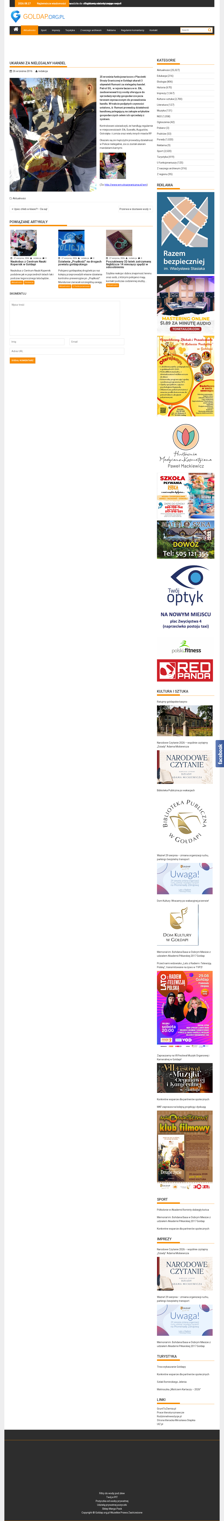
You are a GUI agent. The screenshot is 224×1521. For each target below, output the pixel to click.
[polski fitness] (186, 657)
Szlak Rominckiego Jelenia (172, 1381)
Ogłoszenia (163, 122)
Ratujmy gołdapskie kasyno (172, 701)
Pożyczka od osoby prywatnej (112, 1501)
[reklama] (186, 416)
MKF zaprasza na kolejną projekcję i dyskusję (181, 1106)
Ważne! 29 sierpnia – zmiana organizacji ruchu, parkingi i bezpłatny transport (183, 857)
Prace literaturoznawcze (170, 1412)
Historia (161, 87)
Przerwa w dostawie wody (134, 209)
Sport (44, 30)
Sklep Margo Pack (112, 1508)
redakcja (43, 71)
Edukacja (29, 282)
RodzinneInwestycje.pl (169, 1416)
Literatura (162, 104)
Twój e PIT (112, 1497)
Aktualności (29, 30)
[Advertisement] (150, 17)
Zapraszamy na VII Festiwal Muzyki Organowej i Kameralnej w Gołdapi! (183, 1057)
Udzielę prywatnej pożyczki (112, 1504)
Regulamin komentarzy (132, 30)
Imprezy (56, 30)
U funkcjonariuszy (81, 286)
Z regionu (162, 174)
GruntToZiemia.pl (166, 1408)
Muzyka (161, 110)
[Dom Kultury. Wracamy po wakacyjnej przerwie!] (177, 924)
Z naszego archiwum (91, 30)
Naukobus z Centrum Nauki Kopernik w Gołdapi (121, 3)
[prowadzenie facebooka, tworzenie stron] (185, 681)
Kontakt (154, 30)
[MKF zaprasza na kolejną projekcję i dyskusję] (185, 1150)
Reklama (111, 30)
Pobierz (161, 128)
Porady (161, 139)
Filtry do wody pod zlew (112, 1493)
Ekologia (161, 81)
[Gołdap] (16, 28)
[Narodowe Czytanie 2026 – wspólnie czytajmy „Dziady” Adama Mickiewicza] (185, 767)
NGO (159, 116)
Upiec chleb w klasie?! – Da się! (30, 209)
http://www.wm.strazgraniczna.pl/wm (126, 184)
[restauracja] (186, 558)
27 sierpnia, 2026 (21, 258)
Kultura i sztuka (165, 99)
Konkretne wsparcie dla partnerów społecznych (183, 1099)
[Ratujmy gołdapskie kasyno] (185, 720)
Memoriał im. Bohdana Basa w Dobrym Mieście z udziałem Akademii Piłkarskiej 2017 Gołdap (184, 954)
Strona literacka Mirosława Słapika (176, 1420)
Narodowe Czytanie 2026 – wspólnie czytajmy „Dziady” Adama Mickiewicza (182, 744)
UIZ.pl (160, 1424)
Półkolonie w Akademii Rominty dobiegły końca (183, 1209)
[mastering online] (186, 333)
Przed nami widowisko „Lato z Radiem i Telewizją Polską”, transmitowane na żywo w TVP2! (184, 965)
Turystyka (70, 30)
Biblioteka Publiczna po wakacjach (176, 790)
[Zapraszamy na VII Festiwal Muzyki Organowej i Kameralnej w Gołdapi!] (185, 1078)
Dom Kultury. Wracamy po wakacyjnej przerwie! (183, 900)
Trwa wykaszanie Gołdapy (171, 1366)
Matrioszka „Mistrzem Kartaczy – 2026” (179, 1389)
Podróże (161, 133)
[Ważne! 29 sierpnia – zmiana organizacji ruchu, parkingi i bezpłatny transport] (185, 878)
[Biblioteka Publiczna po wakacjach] (185, 821)
